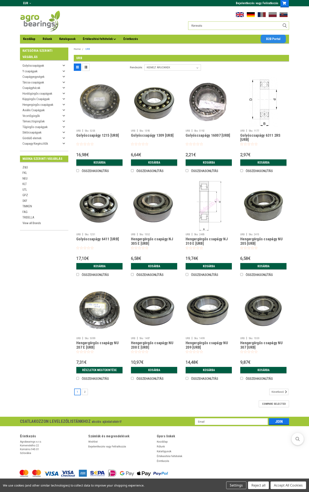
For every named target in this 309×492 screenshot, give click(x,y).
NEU (25, 178)
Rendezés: (136, 67)
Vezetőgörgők (31, 116)
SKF (24, 201)
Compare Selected (274, 403)
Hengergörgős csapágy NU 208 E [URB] (152, 345)
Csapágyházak (31, 88)
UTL (24, 190)
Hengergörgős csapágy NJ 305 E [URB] (152, 241)
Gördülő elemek (32, 138)
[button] (298, 439)
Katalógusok (67, 39)
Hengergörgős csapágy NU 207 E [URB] (97, 345)
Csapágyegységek (33, 77)
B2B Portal (273, 39)
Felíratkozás (270, 3)
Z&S (25, 167)
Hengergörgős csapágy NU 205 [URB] (261, 241)
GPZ (25, 195)
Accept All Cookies (288, 485)
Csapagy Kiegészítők (35, 143)
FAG (25, 212)
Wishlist (93, 441)
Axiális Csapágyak (33, 110)
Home (77, 49)
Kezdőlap (29, 39)
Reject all (258, 485)
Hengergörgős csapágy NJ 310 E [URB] (207, 241)
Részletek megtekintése (99, 370)
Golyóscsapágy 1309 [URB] (152, 135)
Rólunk (47, 39)
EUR (26, 3)
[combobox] (238, 25)
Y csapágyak (30, 71)
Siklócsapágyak (32, 132)
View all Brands (31, 223)
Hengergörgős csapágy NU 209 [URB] (207, 345)
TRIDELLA (28, 217)
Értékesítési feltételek (98, 39)
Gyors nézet (99, 124)
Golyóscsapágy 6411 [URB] (97, 239)
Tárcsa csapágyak (33, 82)
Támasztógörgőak (33, 121)
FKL (24, 173)
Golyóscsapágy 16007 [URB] (208, 135)
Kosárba (100, 162)
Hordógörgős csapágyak (37, 93)
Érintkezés (130, 39)
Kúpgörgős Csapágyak (36, 99)
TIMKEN (27, 206)
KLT (24, 184)
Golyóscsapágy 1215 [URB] (97, 135)
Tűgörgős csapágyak (35, 127)
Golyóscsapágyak (33, 65)
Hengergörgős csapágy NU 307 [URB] (261, 345)
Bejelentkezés (245, 3)
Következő (278, 392)
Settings (236, 485)
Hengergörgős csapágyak (37, 105)
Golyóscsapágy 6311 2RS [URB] (260, 137)
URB (87, 49)
